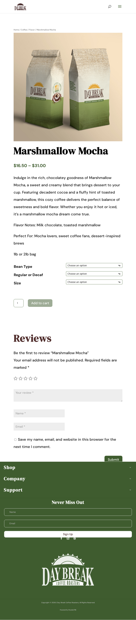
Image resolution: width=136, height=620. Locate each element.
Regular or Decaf (28, 274)
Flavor (32, 29)
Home (16, 29)
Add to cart (40, 303)
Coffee (24, 29)
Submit (113, 459)
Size (17, 283)
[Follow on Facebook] (61, 538)
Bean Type (23, 266)
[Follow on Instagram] (68, 538)
